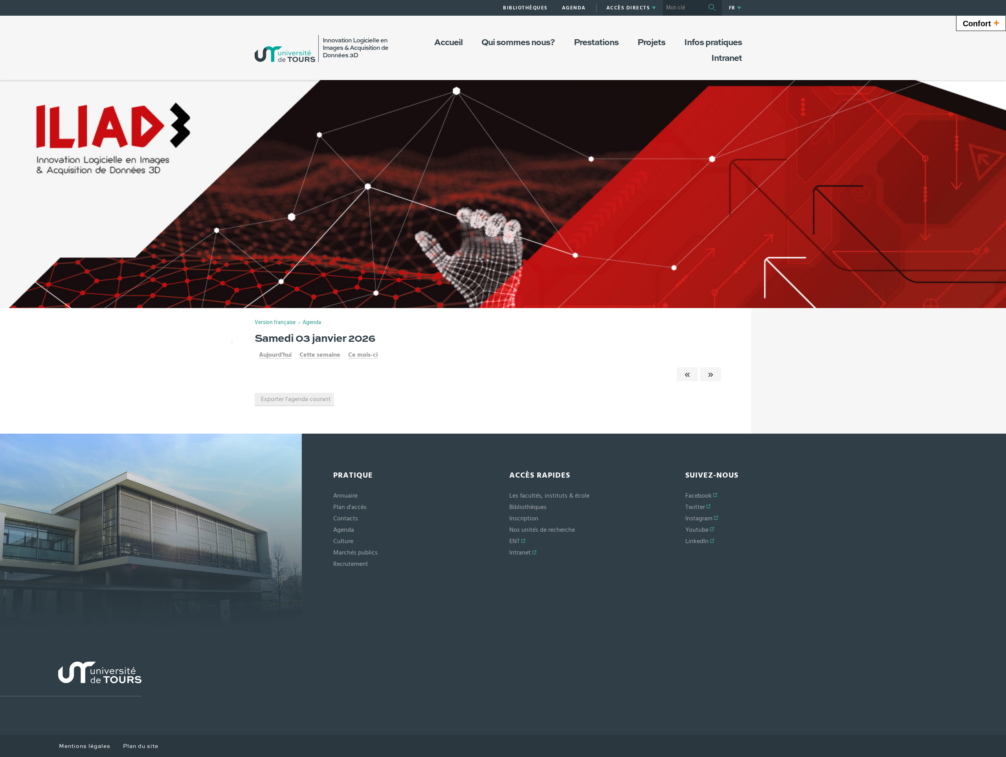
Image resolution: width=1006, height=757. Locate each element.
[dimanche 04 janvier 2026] (710, 374)
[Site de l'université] (70, 679)
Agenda (312, 322)
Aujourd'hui (275, 355)
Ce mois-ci (363, 355)
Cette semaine (319, 355)
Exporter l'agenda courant (296, 399)
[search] (682, 8)
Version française (275, 322)
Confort (981, 23)
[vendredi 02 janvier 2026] (687, 374)
